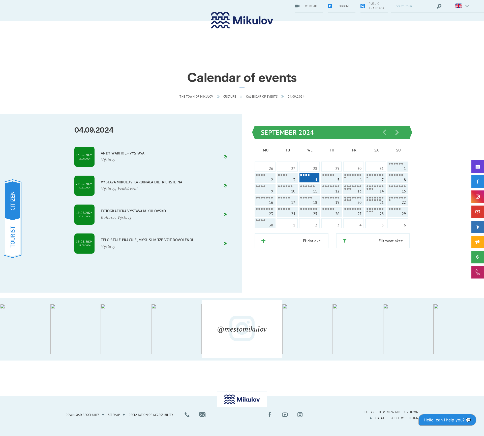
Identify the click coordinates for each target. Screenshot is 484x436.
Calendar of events (262, 96)
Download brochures (82, 415)
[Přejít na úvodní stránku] (242, 20)
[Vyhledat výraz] (439, 6)
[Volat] (187, 414)
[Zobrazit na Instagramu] (25, 329)
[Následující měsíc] (397, 132)
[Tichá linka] (477, 272)
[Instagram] (477, 196)
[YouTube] (477, 212)
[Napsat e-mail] (202, 414)
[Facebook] (477, 181)
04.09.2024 (296, 96)
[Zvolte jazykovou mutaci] (458, 6)
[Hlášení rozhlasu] (477, 242)
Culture (229, 96)
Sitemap (114, 415)
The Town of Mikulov (196, 96)
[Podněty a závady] (477, 257)
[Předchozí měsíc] (384, 132)
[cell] (397, 167)
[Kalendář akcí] (477, 166)
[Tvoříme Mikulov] (477, 227)
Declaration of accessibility (151, 415)
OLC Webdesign (406, 418)
